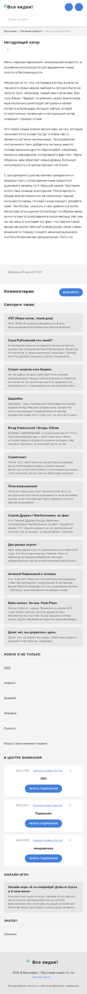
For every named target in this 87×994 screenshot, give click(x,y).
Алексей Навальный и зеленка (32, 574)
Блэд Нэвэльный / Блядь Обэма (33, 428)
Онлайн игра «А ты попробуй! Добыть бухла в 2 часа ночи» (42, 889)
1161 (43, 778)
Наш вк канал (41, 977)
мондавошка (43, 848)
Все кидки (10, 31)
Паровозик (43, 813)
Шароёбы (15, 398)
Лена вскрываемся (22, 486)
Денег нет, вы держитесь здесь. (32, 632)
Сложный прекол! (31, 31)
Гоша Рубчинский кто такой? (30, 340)
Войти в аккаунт (69, 7)
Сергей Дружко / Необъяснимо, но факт (38, 515)
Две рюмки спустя (22, 544)
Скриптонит (17, 457)
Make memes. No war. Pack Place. (33, 603)
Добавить (71, 292)
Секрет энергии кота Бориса (30, 369)
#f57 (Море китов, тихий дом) (30, 318)
